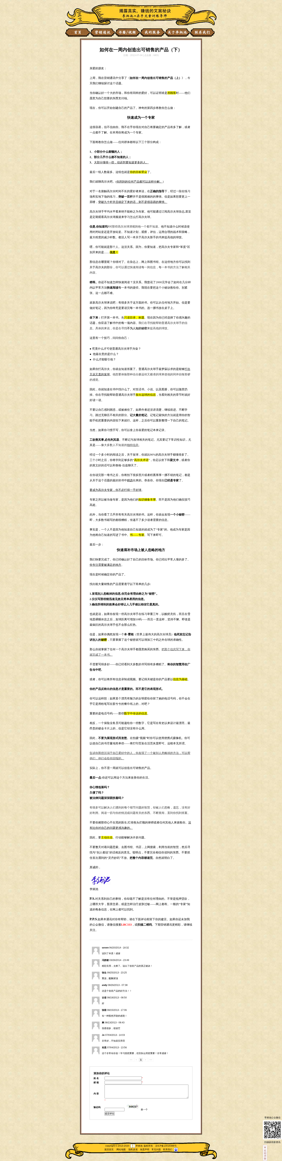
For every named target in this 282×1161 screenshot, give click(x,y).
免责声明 (144, 1149)
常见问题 (156, 1149)
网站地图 (121, 1149)
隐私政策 (133, 1149)
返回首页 (109, 1149)
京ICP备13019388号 (166, 1145)
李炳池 (94, 889)
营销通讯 (109, 77)
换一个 (144, 1109)
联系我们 (167, 1149)
